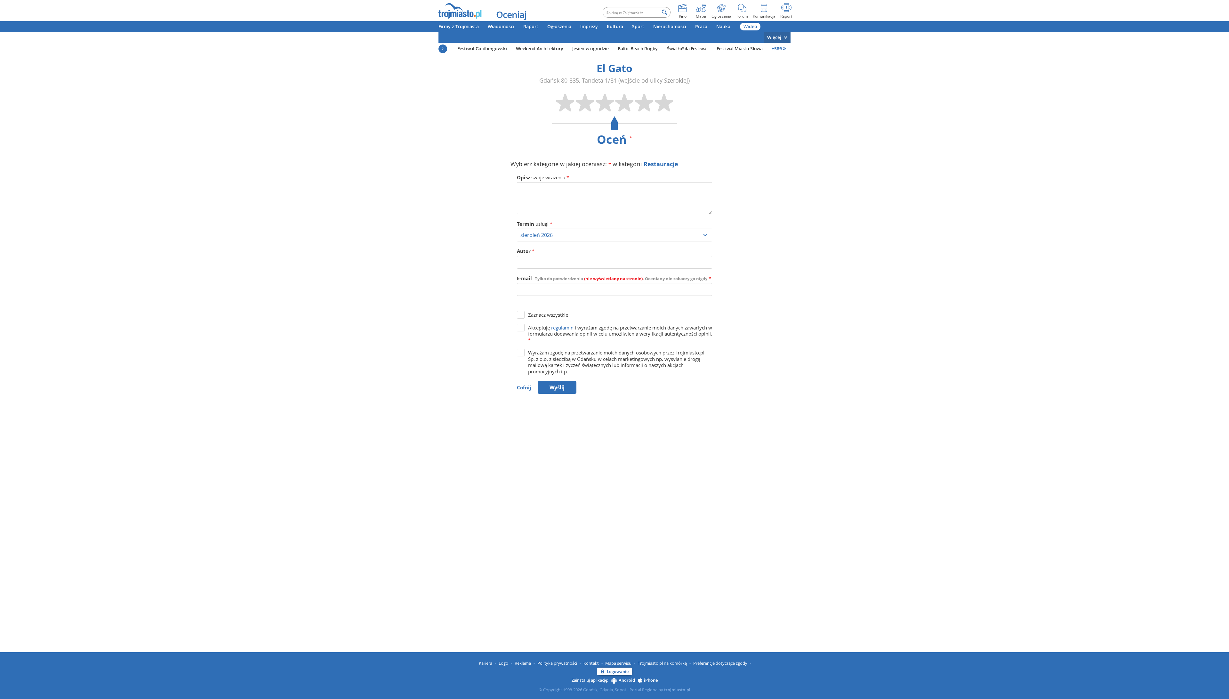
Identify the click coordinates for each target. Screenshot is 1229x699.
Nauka (723, 26)
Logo (503, 663)
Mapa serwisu (618, 663)
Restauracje (661, 164)
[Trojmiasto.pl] (459, 10)
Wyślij (557, 387)
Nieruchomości (669, 26)
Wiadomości (501, 26)
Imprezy (589, 26)
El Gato (614, 68)
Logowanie (618, 671)
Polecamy (442, 49)
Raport (530, 26)
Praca (701, 26)
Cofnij (524, 387)
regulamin (562, 327)
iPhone (651, 680)
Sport (638, 26)
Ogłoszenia (559, 26)
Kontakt (591, 663)
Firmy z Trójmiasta (458, 26)
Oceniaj (511, 14)
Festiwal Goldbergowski (482, 48)
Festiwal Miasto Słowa (740, 48)
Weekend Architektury (539, 48)
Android (627, 680)
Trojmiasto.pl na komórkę (662, 663)
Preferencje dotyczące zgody (720, 663)
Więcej (774, 37)
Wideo (750, 26)
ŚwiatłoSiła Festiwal (687, 48)
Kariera (485, 663)
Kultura (615, 26)
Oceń (614, 139)
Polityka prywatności (557, 663)
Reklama (523, 663)
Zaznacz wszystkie (548, 315)
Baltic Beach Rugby (638, 48)
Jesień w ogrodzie (590, 48)
